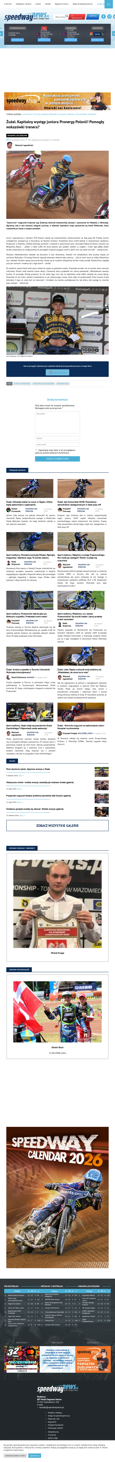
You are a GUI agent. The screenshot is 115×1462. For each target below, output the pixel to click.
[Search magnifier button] (67, 16)
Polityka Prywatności (56, 1425)
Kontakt (48, 4)
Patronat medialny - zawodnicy (22, 848)
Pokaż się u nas (53, 1419)
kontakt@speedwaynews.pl (51, 1407)
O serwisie (8, 4)
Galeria (12, 761)
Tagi (9, 383)
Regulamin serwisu (61, 4)
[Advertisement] (57, 71)
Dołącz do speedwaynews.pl (83, 4)
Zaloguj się (100, 4)
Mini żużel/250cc (85, 733)
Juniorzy (30, 677)
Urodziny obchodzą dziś (19, 970)
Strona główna (13, 114)
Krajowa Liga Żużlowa (17, 135)
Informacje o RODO (55, 1428)
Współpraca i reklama (23, 4)
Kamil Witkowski (22, 383)
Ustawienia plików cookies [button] (15, 1455)
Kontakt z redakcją (55, 1412)
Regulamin (52, 1422)
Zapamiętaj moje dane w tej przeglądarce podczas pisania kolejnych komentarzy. (55, 451)
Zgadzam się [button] (34, 1455)
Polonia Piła (63, 383)
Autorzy (38, 4)
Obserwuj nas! (59, 372)
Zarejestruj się (53, 1432)
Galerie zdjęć (53, 1438)
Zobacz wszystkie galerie (57, 825)
